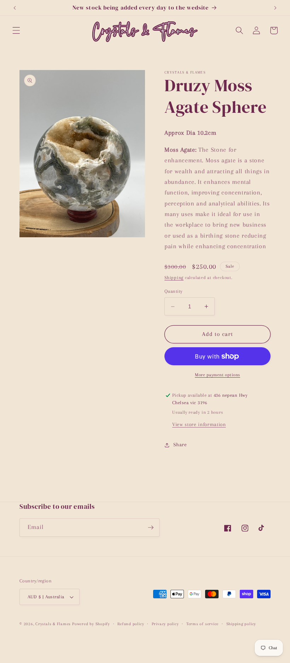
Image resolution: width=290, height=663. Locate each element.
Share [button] (180, 445)
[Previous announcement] (15, 8)
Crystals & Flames (53, 623)
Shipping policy (241, 623)
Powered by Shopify (91, 623)
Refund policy (130, 623)
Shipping (174, 277)
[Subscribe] (150, 527)
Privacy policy (165, 623)
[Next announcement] (275, 8)
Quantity (173, 291)
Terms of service (202, 623)
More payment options (217, 374)
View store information (199, 424)
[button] (16, 30)
